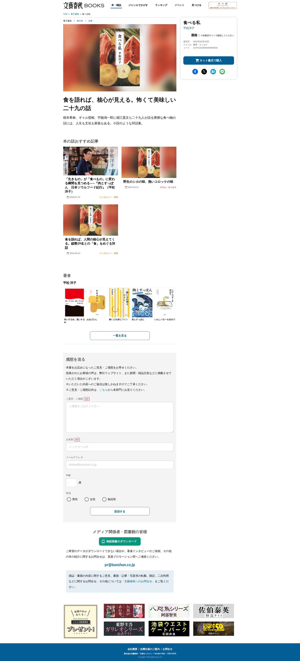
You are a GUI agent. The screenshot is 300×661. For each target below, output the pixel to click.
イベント (179, 5)
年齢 (68, 475)
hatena (213, 71)
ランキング (161, 5)
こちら (103, 389)
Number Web (160, 654)
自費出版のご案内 (150, 649)
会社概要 (132, 649)
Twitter (204, 71)
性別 (68, 493)
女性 (92, 499)
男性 (75, 499)
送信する (119, 511)
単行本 (80, 21)
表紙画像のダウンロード (121, 541)
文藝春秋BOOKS (83, 5)
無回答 (112, 499)
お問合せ (167, 649)
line (222, 71)
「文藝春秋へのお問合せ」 (138, 581)
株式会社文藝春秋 (131, 654)
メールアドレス (74, 457)
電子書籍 (75, 14)
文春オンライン (146, 654)
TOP (65, 14)
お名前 (69, 439)
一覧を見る (120, 335)
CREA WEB (171, 654)
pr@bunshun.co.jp (120, 565)
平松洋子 (188, 28)
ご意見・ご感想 (74, 399)
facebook (195, 71)
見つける (196, 5)
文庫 (90, 21)
